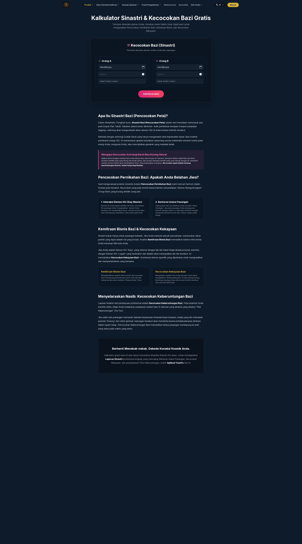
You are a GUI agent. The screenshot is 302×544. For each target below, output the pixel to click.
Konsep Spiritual (129, 5)
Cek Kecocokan (151, 94)
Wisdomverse (170, 5)
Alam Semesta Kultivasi (106, 5)
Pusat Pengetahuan (150, 5)
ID (220, 5)
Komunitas (183, 5)
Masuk (233, 5)
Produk (87, 5)
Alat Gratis (195, 5)
